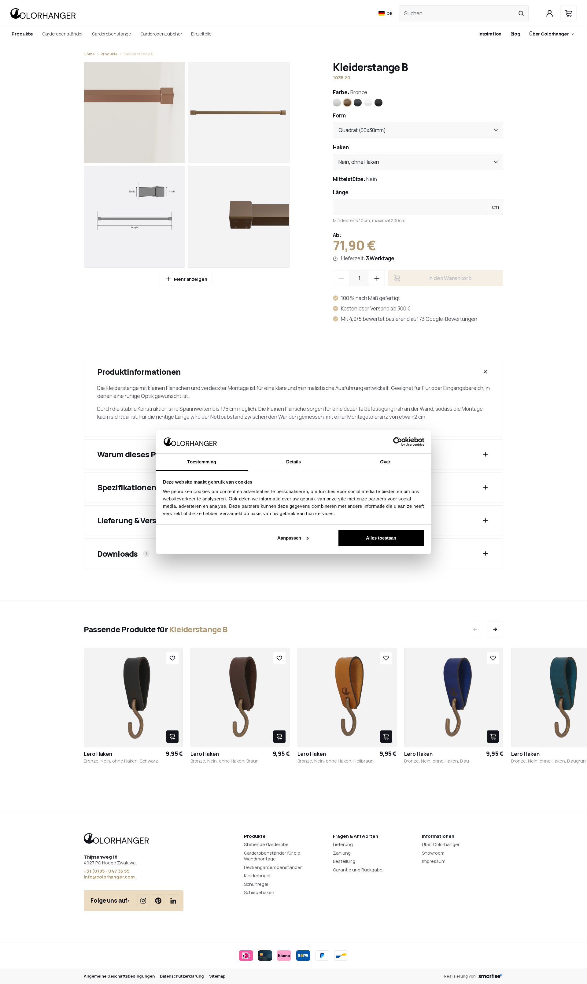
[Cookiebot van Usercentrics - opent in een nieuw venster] (397, 441)
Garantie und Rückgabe (357, 870)
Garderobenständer (62, 34)
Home (89, 54)
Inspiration (489, 34)
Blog (515, 34)
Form (339, 115)
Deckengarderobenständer (273, 867)
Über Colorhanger (549, 34)
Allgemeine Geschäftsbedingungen (119, 976)
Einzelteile (201, 34)
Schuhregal (256, 884)
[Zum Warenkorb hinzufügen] (172, 736)
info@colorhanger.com (109, 877)
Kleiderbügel (257, 875)
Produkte (109, 54)
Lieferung (343, 844)
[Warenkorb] (568, 13)
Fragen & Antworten (355, 836)
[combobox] (418, 130)
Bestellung (344, 861)
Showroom (433, 853)
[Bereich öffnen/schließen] (485, 372)
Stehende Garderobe (266, 844)
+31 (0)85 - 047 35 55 (107, 871)
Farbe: (350, 92)
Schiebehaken (259, 892)
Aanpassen (289, 537)
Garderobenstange (111, 34)
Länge (341, 192)
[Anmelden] (550, 13)
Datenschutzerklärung (182, 976)
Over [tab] (385, 461)
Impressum (433, 861)
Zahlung (342, 853)
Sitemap (217, 976)
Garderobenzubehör (161, 34)
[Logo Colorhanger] (43, 13)
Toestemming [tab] (201, 461)
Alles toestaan (381, 537)
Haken (341, 147)
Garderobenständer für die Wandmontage (272, 856)
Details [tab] (293, 461)
